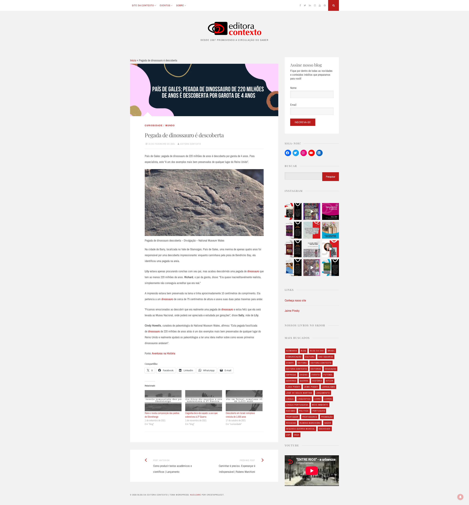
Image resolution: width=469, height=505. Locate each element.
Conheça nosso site (295, 300)
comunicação (293, 356)
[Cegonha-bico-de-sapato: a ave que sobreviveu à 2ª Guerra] (203, 400)
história (317, 380)
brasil (331, 350)
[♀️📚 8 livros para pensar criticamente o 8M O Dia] (330, 230)
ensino (304, 374)
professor (292, 417)
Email (293, 105)
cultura (310, 356)
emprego (291, 374)
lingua (290, 399)
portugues (319, 411)
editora (302, 363)
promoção (327, 417)
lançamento (323, 393)
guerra (304, 380)
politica (304, 411)
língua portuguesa (297, 404)
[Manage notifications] (460, 497)
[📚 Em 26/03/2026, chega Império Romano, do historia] (293, 248)
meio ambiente (320, 404)
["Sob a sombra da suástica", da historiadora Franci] (293, 211)
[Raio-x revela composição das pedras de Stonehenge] (163, 400)
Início (133, 60)
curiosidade (154, 125)
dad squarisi (326, 356)
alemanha (291, 350)
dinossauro (253, 271)
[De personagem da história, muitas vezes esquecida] (311, 248)
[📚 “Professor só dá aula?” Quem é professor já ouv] (311, 211)
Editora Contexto (190, 144)
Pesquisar (330, 176)
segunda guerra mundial (300, 428)
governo (291, 380)
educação (330, 369)
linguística (304, 399)
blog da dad (317, 350)
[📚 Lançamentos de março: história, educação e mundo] (330, 211)
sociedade (324, 428)
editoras (316, 369)
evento (316, 374)
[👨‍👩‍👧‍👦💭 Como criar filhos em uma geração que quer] (311, 230)
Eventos (165, 5)
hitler (329, 380)
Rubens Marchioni (310, 423)
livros (328, 399)
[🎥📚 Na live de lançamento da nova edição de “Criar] (330, 248)
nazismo (290, 411)
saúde (327, 423)
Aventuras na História (163, 353)
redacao (291, 423)
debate (290, 363)
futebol (328, 374)
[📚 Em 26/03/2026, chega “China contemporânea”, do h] (293, 230)
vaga (296, 435)
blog (303, 350)
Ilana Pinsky (293, 387)
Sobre (180, 5)
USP (288, 435)
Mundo (170, 125)
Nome (293, 88)
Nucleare (195, 494)
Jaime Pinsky (292, 311)
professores (309, 417)
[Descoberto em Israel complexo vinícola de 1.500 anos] (244, 400)
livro (318, 399)
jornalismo (328, 387)
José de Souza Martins (299, 393)
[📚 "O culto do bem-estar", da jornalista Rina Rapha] (311, 267)
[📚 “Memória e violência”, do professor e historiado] (330, 267)
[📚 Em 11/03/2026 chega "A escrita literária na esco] (293, 267)
